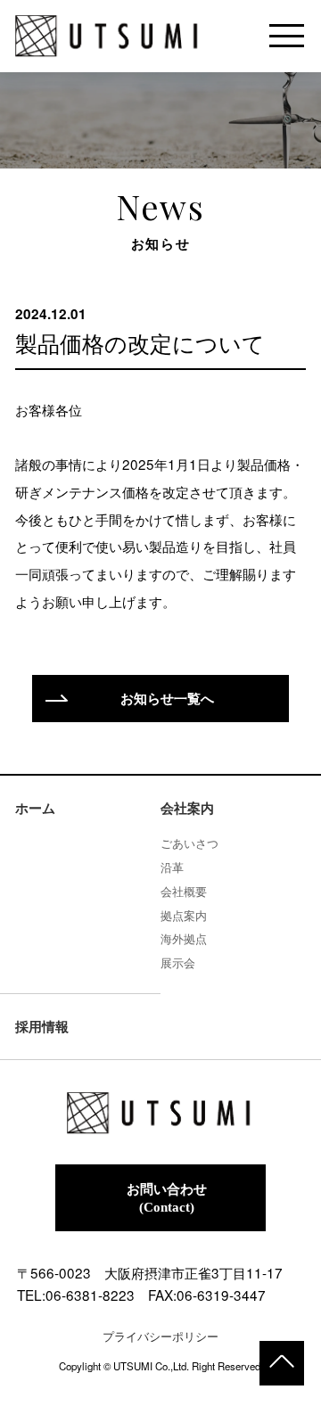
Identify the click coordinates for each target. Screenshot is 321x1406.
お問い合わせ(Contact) (167, 1197)
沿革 (172, 867)
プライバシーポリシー (160, 1336)
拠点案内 (183, 915)
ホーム (35, 808)
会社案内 (187, 808)
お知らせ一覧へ (167, 698)
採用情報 (42, 1026)
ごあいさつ (189, 843)
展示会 (177, 962)
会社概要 (183, 891)
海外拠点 (183, 938)
